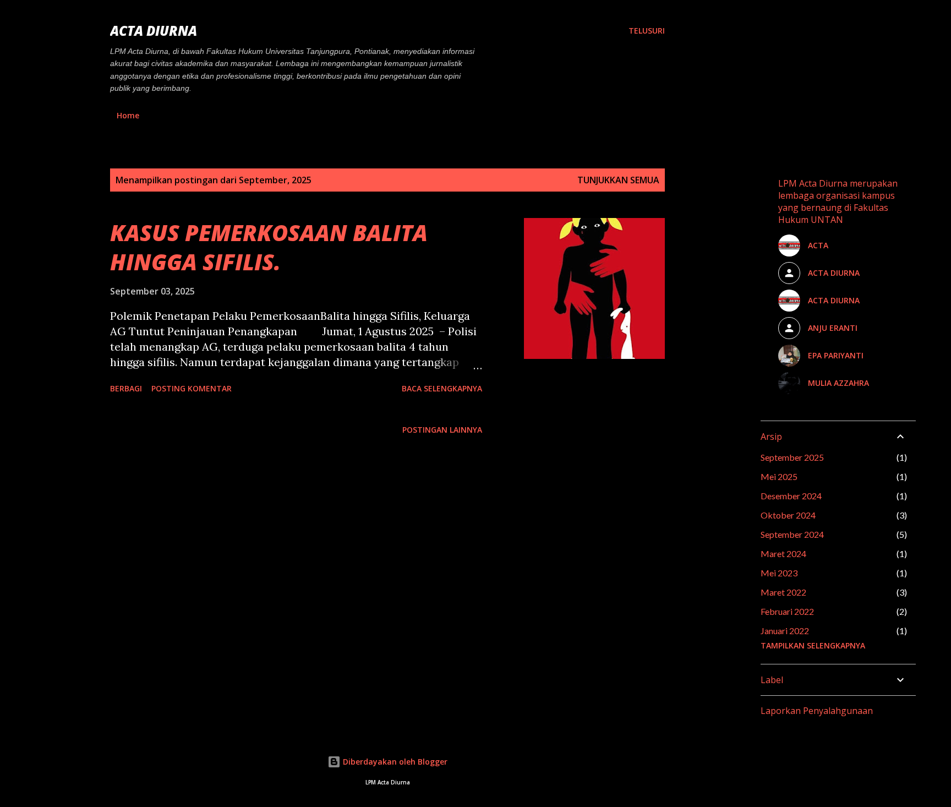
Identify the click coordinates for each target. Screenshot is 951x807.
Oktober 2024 (788, 515)
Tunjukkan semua (618, 180)
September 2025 (792, 457)
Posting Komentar (191, 388)
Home (128, 115)
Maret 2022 (783, 592)
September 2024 (792, 534)
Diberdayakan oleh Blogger (394, 761)
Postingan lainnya (442, 429)
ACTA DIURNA (153, 30)
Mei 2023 (779, 573)
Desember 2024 (791, 495)
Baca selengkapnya (442, 388)
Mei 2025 (779, 476)
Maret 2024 (783, 553)
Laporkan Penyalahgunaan (817, 711)
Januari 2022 (785, 630)
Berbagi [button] (126, 388)
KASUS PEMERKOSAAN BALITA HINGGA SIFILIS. (269, 247)
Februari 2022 (787, 611)
